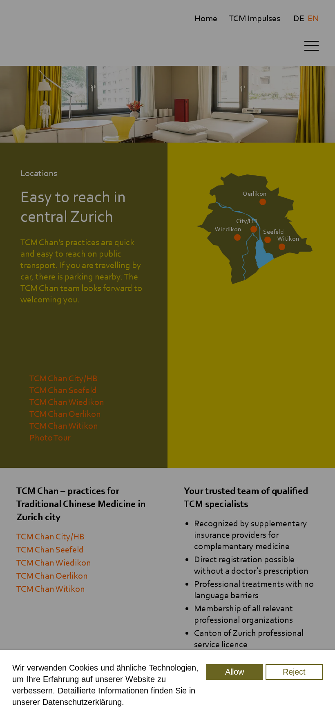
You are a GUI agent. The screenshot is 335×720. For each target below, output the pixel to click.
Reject (294, 671)
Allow (234, 671)
